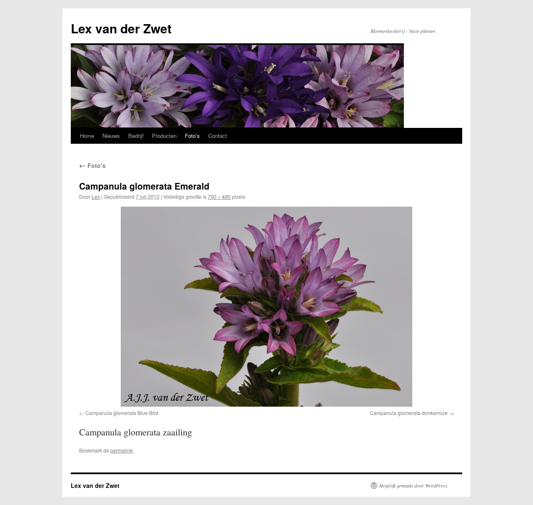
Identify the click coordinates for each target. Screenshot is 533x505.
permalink (121, 450)
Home (87, 136)
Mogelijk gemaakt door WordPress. (413, 485)
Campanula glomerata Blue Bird (121, 412)
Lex (96, 196)
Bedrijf (136, 136)
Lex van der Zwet (121, 28)
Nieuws (111, 136)
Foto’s (192, 136)
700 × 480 (219, 196)
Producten (164, 136)
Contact (217, 136)
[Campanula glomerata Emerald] (266, 307)
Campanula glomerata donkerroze (409, 412)
